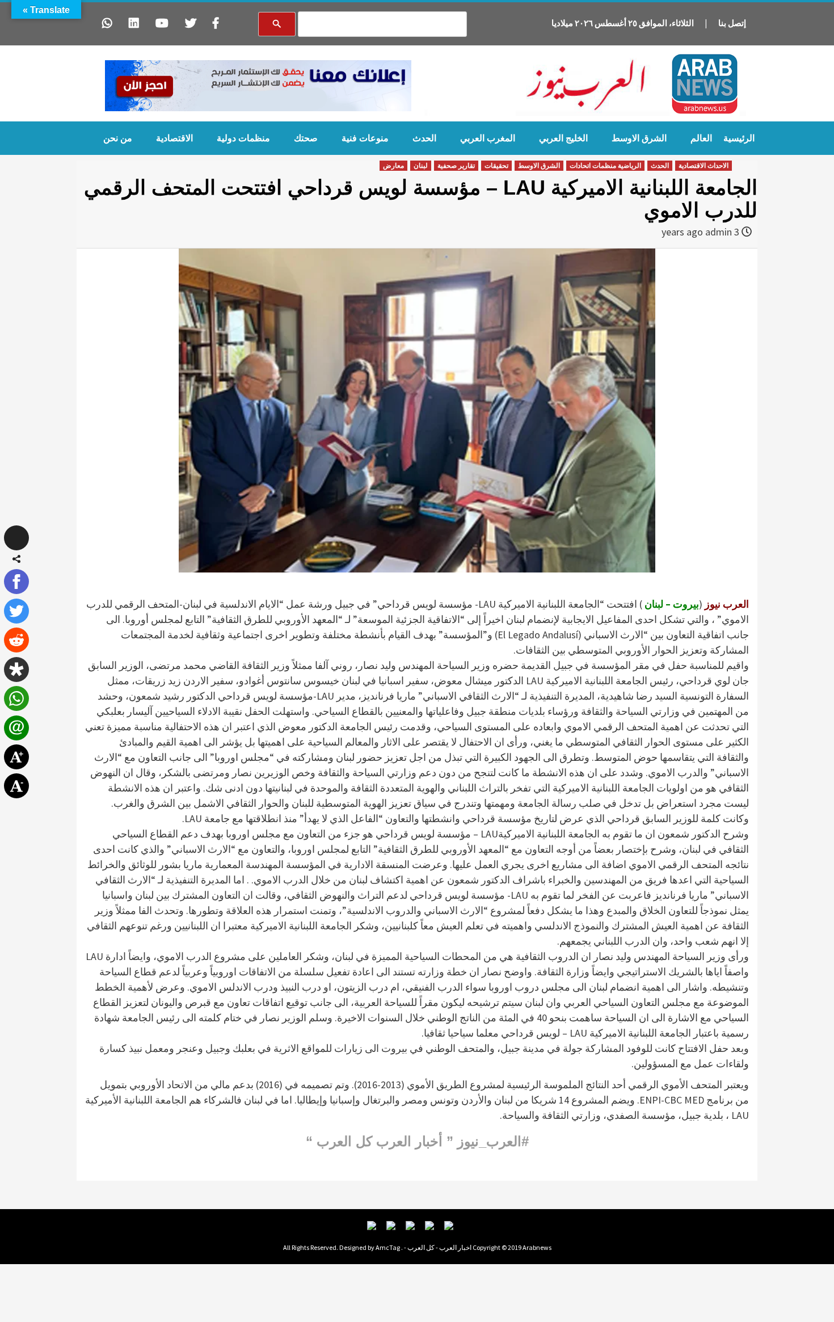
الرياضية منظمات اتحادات (605, 166)
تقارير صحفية (456, 166)
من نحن (117, 138)
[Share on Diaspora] (16, 669)
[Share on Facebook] (16, 581)
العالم (701, 138)
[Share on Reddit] (16, 640)
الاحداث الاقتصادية (703, 166)
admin (718, 231)
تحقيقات (496, 166)
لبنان (421, 166)
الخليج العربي (563, 138)
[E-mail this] (16, 727)
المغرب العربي (487, 138)
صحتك (306, 138)
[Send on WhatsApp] (16, 698)
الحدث (424, 138)
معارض (393, 166)
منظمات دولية (243, 138)
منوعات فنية (365, 138)
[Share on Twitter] (16, 611)
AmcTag (388, 1247)
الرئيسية (739, 138)
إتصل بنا (732, 23)
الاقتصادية (174, 138)
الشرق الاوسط (639, 138)
